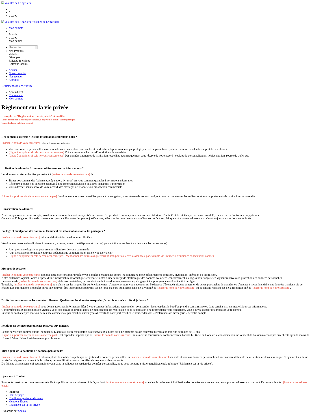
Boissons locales (18, 63)
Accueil (13, 69)
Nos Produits (16, 50)
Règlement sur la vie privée (16, 85)
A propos (14, 79)
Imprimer (14, 391)
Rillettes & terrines (19, 60)
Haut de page (16, 394)
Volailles (13, 54)
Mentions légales (18, 401)
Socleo (22, 410)
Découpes (14, 57)
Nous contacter (17, 73)
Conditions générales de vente (26, 398)
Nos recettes (16, 76)
